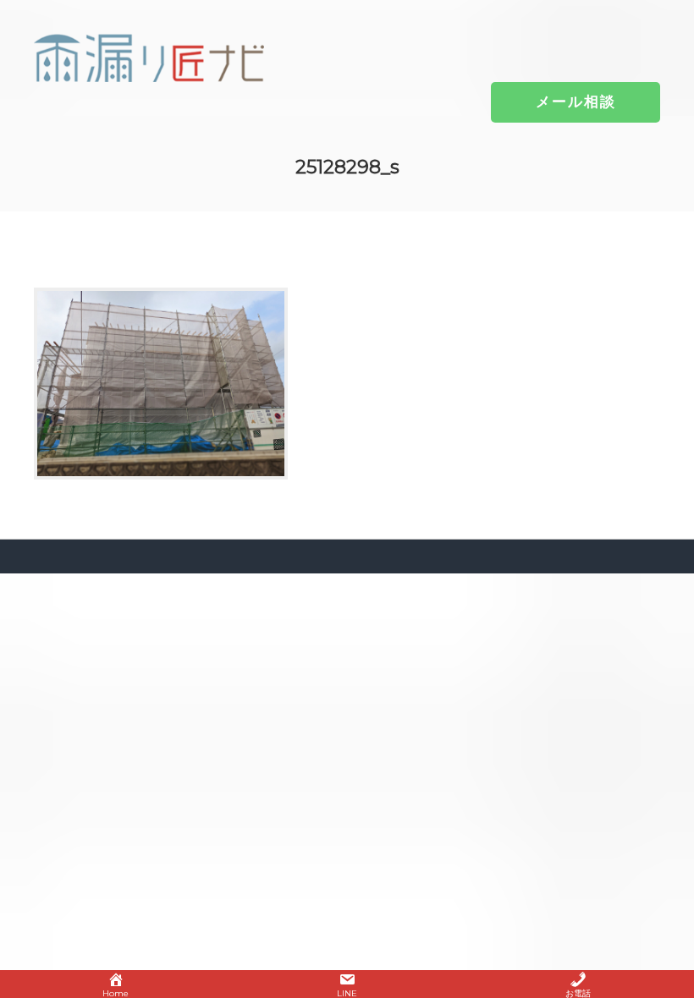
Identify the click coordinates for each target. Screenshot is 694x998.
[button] (576, 101)
